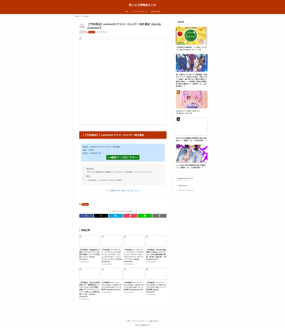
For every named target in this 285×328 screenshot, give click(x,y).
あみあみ (91, 32)
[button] (86, 216)
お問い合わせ (183, 185)
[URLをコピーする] (159, 216)
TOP (128, 321)
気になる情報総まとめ (142, 5)
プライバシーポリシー (186, 190)
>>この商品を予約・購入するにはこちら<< (123, 191)
